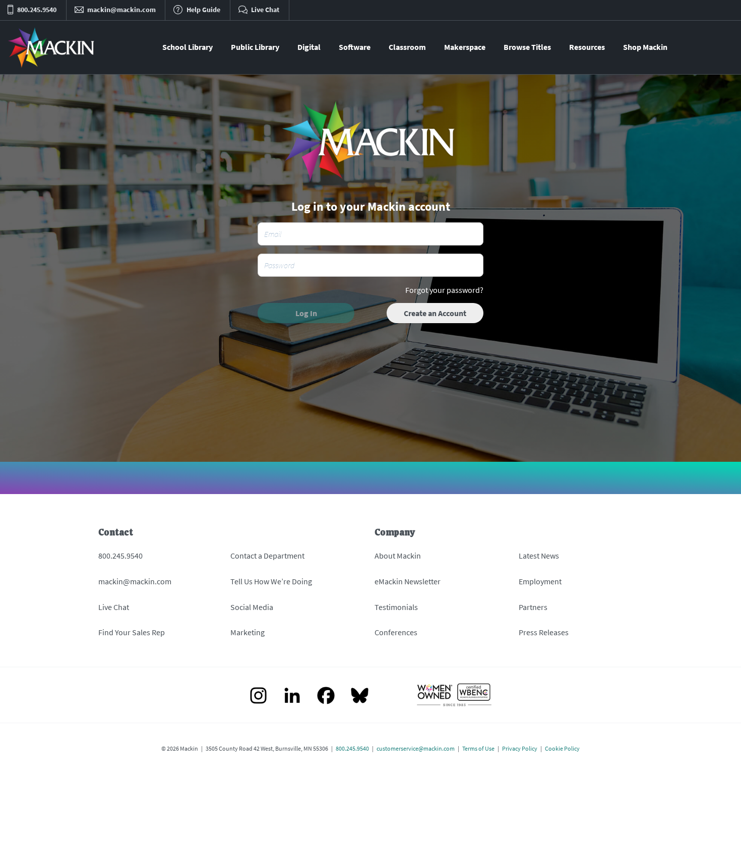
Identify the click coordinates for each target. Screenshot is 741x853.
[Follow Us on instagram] (258, 696)
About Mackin (398, 556)
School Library (187, 47)
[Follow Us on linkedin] (292, 696)
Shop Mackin (645, 47)
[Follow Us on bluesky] (359, 696)
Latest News (539, 556)
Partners (533, 607)
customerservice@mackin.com (416, 748)
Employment (540, 581)
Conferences (396, 632)
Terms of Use (478, 748)
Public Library (255, 47)
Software (355, 47)
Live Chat (113, 607)
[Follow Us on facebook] (326, 696)
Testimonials (396, 607)
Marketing (247, 632)
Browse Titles (527, 47)
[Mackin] (52, 47)
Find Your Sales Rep (131, 632)
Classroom (407, 47)
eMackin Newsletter (408, 581)
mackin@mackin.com (134, 581)
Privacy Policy (519, 748)
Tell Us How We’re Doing (271, 581)
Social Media (251, 607)
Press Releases (544, 632)
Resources (587, 47)
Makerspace (464, 47)
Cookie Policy (562, 748)
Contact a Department (267, 556)
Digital (309, 47)
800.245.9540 (120, 556)
